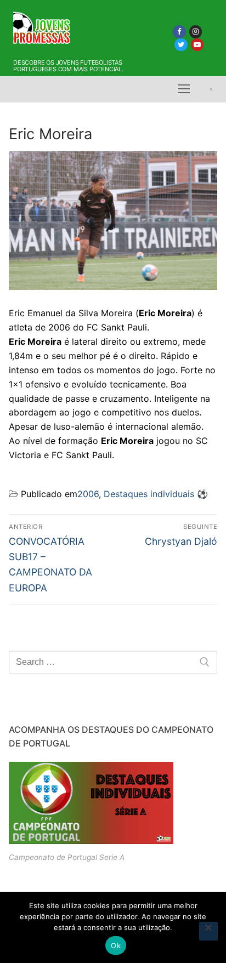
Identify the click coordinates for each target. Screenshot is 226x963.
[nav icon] (183, 89)
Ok (116, 945)
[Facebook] (179, 31)
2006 (88, 493)
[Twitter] (180, 44)
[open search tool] (211, 89)
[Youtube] (197, 44)
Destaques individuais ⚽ (156, 493)
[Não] (208, 931)
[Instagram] (195, 31)
